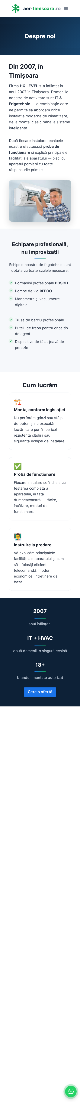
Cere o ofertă (40, 692)
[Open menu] (66, 8)
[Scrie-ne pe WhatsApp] (71, 1091)
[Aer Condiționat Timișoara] (36, 8)
